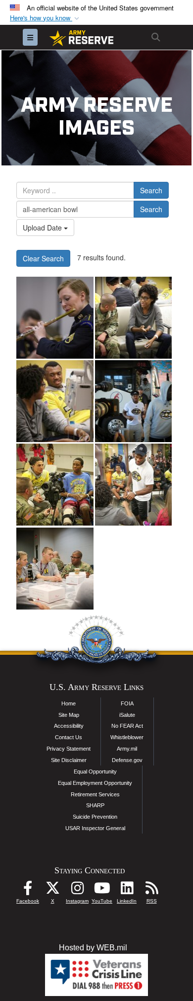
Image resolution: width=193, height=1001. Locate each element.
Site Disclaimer (69, 760)
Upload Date (43, 227)
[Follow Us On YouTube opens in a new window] (102, 890)
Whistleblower (127, 737)
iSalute (127, 715)
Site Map (68, 715)
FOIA (127, 703)
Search (151, 190)
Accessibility (69, 726)
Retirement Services (95, 794)
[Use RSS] (151, 890)
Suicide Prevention (95, 817)
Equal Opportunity (95, 771)
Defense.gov (127, 760)
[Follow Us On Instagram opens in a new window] (77, 890)
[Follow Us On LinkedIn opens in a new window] (126, 890)
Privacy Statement (69, 749)
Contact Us (68, 737)
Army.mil (127, 749)
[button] (45, 18)
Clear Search (43, 258)
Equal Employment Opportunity (95, 783)
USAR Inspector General (95, 828)
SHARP (95, 805)
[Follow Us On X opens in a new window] (52, 890)
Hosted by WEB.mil (93, 947)
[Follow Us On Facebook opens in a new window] (27, 890)
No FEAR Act (127, 726)
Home (68, 703)
